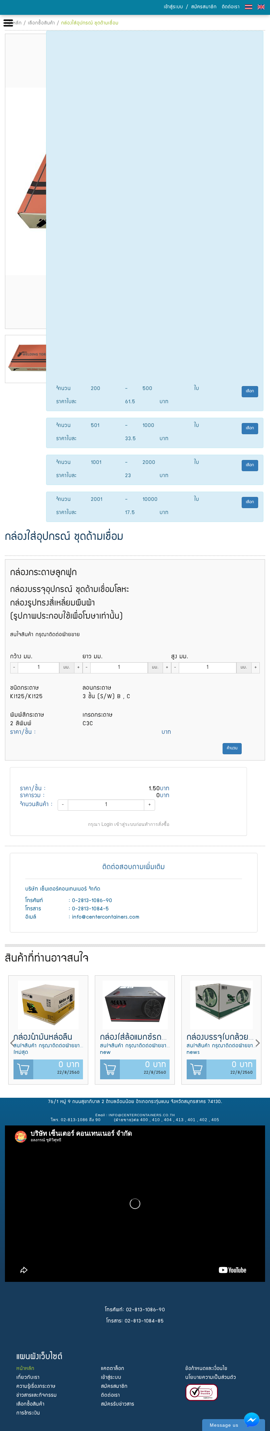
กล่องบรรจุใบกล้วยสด (222, 1037)
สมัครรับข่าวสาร (117, 1404)
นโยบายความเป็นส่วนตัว (210, 1378)
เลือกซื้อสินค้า (41, 23)
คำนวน (232, 748)
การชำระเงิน (28, 1413)
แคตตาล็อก (112, 1369)
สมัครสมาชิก (204, 7)
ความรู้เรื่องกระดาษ (36, 1386)
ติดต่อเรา (231, 7)
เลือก (250, 391)
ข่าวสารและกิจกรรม (36, 1395)
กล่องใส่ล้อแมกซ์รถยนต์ (138, 1037)
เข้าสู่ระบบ (173, 7)
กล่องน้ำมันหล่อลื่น (43, 1037)
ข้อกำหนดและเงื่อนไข (206, 1369)
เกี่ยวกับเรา (28, 1378)
